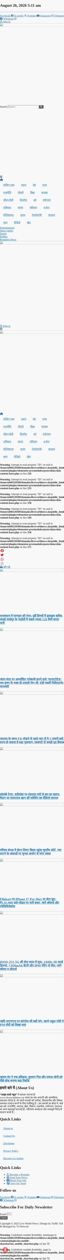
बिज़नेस (23, 200)
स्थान (23, 185)
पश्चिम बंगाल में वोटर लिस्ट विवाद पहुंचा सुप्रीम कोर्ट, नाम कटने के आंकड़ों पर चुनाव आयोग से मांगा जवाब (30, 851)
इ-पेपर (46, 207)
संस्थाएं (51, 215)
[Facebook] (32, 551)
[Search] (41, 107)
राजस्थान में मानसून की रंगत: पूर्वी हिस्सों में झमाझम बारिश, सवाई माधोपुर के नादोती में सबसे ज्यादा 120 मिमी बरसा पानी (31, 619)
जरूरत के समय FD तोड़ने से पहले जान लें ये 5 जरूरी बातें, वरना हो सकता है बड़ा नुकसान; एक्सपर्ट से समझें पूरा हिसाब (32, 740)
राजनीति (7, 192)
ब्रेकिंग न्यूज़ (8, 185)
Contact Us (9, 1135)
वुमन (5, 222)
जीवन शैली (8, 200)
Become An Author (13, 1158)
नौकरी (21, 192)
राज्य (44, 185)
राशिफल (7, 207)
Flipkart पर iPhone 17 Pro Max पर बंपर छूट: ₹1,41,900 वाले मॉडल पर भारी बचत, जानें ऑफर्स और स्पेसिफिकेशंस (29, 902)
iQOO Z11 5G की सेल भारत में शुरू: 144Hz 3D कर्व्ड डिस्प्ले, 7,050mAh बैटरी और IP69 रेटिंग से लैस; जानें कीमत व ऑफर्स (31, 965)
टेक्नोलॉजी (37, 215)
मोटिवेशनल (8, 215)
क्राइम (44, 192)
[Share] (32, 563)
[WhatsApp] (32, 559)
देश (34, 185)
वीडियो (17, 222)
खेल (29, 222)
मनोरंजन (47, 200)
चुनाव (22, 215)
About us (8, 1128)
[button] (32, 12)
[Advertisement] (32, 142)
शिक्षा (32, 192)
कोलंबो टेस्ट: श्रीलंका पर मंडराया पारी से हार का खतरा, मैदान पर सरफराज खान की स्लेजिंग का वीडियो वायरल (30, 796)
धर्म (34, 200)
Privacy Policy (10, 1151)
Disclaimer (8, 1143)
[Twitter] (32, 555)
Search (3, 106)
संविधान (33, 207)
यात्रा (20, 207)
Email (3, 1214)
